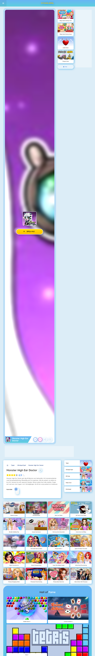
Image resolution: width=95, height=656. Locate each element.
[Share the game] (45, 439)
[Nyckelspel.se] (7, 465)
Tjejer (13, 465)
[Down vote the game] (40, 439)
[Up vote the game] (35, 439)
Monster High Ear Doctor (36, 465)
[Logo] (47, 3)
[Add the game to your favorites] (40, 470)
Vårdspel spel (21, 465)
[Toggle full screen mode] (50, 439)
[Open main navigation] (3, 3)
